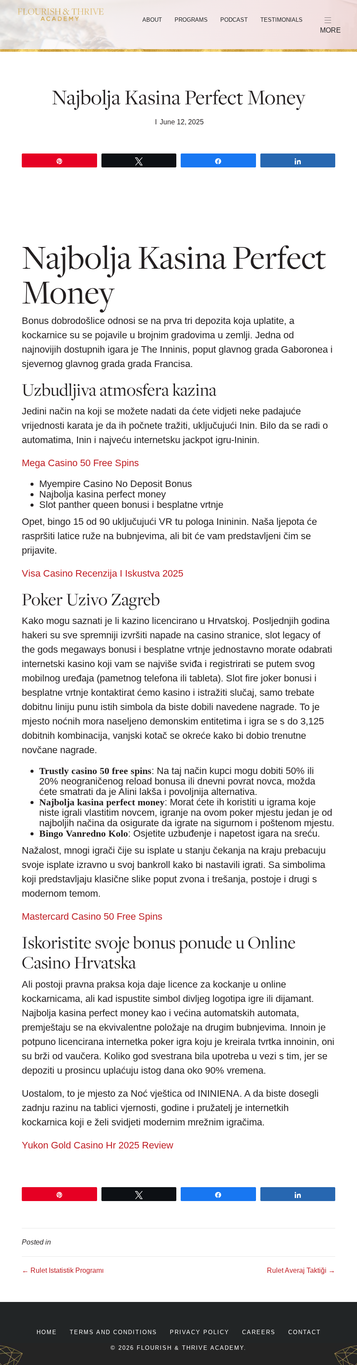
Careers (259, 1332)
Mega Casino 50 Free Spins (80, 462)
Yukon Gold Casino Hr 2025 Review (97, 1145)
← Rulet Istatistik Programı (63, 1270)
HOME (47, 1332)
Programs (191, 20)
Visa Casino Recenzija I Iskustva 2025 (102, 573)
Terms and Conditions (113, 1332)
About (152, 20)
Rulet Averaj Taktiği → (301, 1270)
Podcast (234, 20)
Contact (304, 1332)
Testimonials (281, 20)
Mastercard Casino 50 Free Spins (92, 916)
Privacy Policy (199, 1332)
